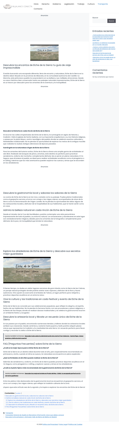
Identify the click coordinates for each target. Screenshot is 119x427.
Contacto (38, 9)
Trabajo (80, 4)
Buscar (95, 18)
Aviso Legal (63, 424)
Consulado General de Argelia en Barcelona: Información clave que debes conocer (34, 415)
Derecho (45, 4)
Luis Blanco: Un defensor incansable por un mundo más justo (104, 44)
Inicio (36, 4)
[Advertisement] (44, 28)
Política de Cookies (75, 424)
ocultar (18, 393)
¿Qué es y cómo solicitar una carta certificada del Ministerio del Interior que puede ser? (104, 49)
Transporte (103, 4)
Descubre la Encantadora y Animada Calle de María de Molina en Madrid (31, 417)
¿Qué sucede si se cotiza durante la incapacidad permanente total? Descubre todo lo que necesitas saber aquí (104, 37)
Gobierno (57, 4)
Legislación (69, 4)
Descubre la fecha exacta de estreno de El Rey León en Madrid (103, 54)
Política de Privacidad (50, 424)
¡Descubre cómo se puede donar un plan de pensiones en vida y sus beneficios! (104, 59)
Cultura (91, 4)
